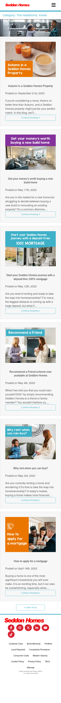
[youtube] (45, 629)
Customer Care (16, 643)
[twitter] (28, 629)
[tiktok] (11, 635)
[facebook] (11, 629)
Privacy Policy (34, 661)
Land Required (18, 649)
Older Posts (31, 607)
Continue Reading (30, 118)
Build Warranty (33, 643)
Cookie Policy (17, 661)
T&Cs (47, 661)
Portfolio (48, 643)
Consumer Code (21, 655)
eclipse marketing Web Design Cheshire (30, 671)
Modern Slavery (40, 655)
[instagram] (19, 629)
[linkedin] (36, 629)
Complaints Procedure (39, 649)
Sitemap (30, 667)
